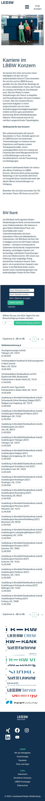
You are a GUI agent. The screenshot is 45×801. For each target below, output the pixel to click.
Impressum (22, 774)
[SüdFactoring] (6, 647)
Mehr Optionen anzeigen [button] (19, 298)
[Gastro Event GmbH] (6, 654)
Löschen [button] (11, 307)
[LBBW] (6, 629)
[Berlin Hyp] (6, 696)
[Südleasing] (6, 678)
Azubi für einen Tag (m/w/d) (13, 387)
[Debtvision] (6, 702)
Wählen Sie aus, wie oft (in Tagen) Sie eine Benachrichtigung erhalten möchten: (21, 317)
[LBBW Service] (6, 690)
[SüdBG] (6, 672)
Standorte (22, 760)
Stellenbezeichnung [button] (10, 345)
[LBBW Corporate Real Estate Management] (6, 635)
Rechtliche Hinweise (22, 778)
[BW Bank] (6, 641)
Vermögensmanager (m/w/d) (13, 350)
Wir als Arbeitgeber (22, 753)
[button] (22, 7)
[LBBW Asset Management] (6, 684)
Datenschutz (22, 785)
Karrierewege (22, 757)
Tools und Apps (22, 764)
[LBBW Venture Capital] (6, 660)
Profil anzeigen (38, 7)
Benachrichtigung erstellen (28, 323)
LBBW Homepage (22, 782)
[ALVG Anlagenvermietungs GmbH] (6, 666)
